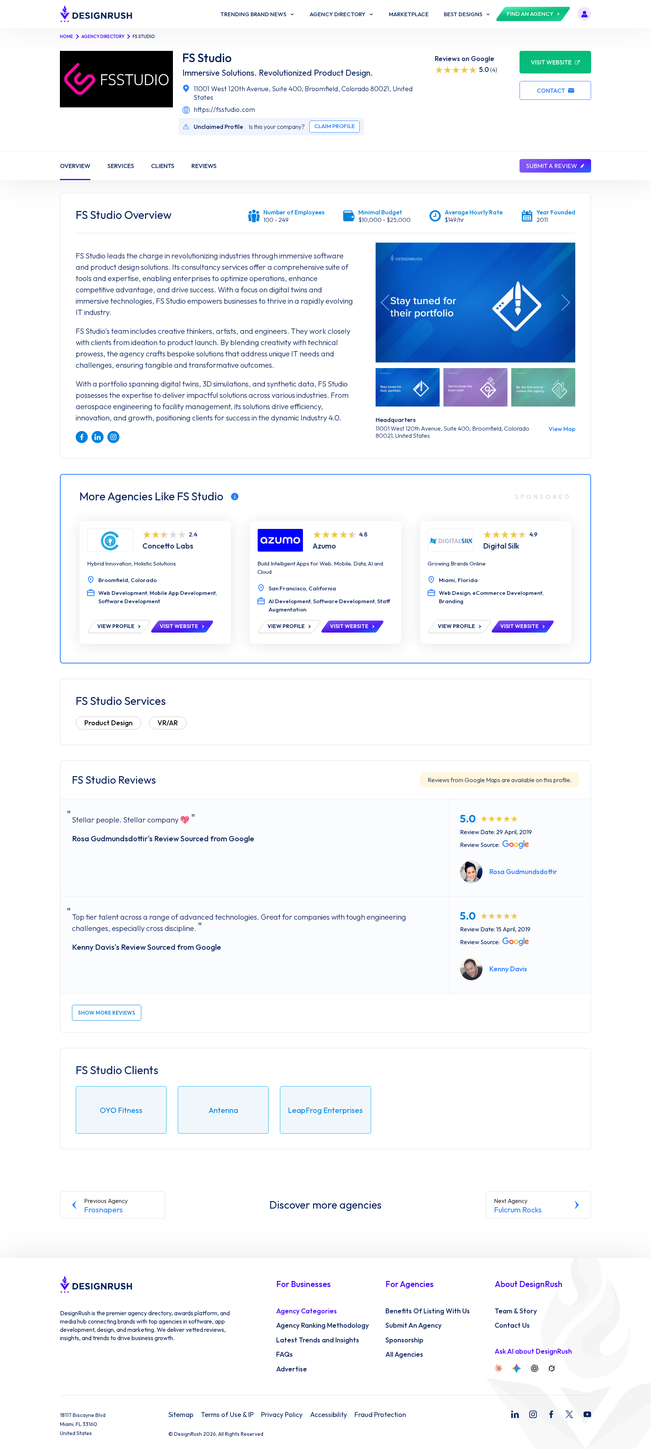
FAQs (284, 1354)
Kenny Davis (508, 968)
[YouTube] (587, 1414)
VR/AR (167, 722)
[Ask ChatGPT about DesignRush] (534, 1368)
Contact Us (512, 1325)
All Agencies (404, 1354)
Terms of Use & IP (227, 1415)
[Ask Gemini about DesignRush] (516, 1368)
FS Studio (207, 58)
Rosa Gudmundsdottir (523, 871)
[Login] (584, 14)
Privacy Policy (282, 1415)
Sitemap (180, 1415)
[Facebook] (551, 1414)
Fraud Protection (380, 1415)
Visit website (551, 62)
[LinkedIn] (515, 1414)
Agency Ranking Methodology (322, 1325)
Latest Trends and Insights (317, 1340)
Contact (551, 90)
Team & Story (516, 1311)
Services (120, 166)
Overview (75, 166)
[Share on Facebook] (82, 437)
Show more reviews (106, 1012)
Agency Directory (102, 36)
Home (66, 36)
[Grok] (551, 1368)
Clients (162, 166)
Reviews (204, 166)
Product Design (108, 722)
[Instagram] (533, 1414)
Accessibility (328, 1415)
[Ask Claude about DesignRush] (498, 1368)
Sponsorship (404, 1340)
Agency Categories (306, 1311)
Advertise (291, 1369)
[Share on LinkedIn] (98, 437)
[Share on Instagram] (113, 437)
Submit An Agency (413, 1325)
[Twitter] (569, 1414)
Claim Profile (334, 126)
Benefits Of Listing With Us (427, 1311)
